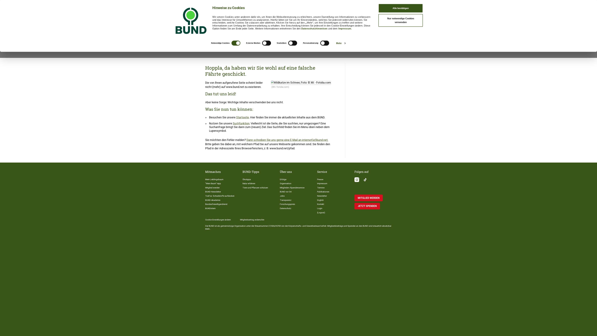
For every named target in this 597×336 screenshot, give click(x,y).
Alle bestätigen (401, 8)
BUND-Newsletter (213, 192)
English (320, 200)
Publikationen (323, 192)
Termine (320, 188)
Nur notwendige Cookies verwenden (400, 20)
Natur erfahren (249, 183)
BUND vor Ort (286, 192)
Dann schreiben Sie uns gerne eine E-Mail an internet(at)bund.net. (287, 140)
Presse (320, 179)
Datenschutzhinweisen (314, 28)
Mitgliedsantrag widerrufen (252, 220)
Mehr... (208, 229)
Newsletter (322, 196)
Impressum (344, 28)
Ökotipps (247, 179)
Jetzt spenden (367, 206)
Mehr (339, 43)
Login (319, 208)
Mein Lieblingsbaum (214, 179)
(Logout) (321, 212)
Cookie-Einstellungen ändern (218, 220)
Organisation (285, 183)
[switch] (266, 43)
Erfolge (283, 179)
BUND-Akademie (212, 200)
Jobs (282, 196)
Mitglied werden (212, 188)
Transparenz (285, 200)
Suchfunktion (241, 123)
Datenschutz (285, 208)
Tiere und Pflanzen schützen (255, 188)
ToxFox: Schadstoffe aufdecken (219, 196)
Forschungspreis (287, 204)
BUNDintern (210, 208)
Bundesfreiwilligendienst (216, 204)
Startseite (242, 117)
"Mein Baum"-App (213, 183)
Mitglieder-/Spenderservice (292, 188)
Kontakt (320, 204)
